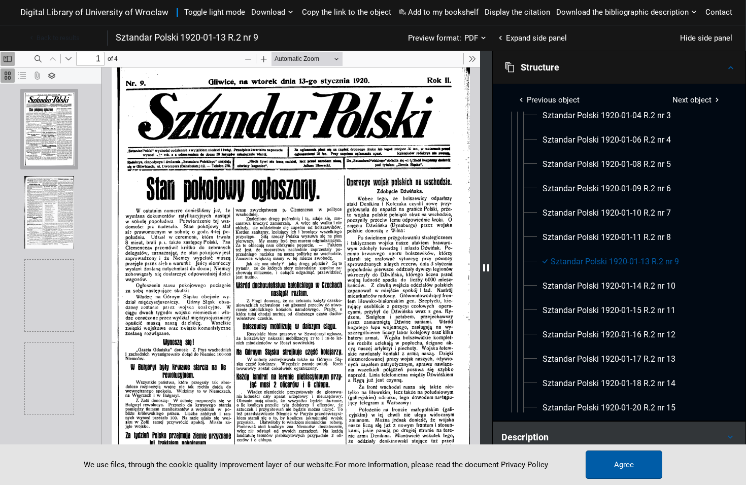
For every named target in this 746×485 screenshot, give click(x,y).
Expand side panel (536, 38)
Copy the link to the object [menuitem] (346, 12)
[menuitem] (606, 116)
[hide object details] (486, 268)
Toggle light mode (214, 12)
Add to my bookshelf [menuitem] (443, 12)
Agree (624, 464)
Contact (718, 12)
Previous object (553, 100)
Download (268, 12)
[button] (619, 67)
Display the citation (517, 12)
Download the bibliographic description (622, 12)
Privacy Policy (524, 464)
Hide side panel (706, 38)
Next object (691, 100)
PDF (471, 38)
